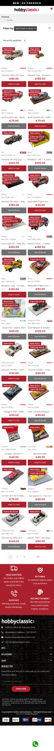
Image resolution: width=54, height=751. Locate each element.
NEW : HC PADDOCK (27, 3)
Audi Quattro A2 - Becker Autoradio (19, 117)
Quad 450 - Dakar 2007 (14, 327)
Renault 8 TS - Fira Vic (40, 496)
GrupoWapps (31, 713)
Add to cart (13, 84)
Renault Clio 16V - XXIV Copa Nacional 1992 (22, 369)
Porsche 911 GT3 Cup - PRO (14, 159)
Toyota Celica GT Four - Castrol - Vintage (22, 75)
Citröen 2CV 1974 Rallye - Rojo (16, 495)
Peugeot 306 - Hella (14, 411)
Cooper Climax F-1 (14, 453)
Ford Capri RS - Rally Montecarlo (17, 243)
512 (38, 556)
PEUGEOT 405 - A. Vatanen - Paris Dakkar (21, 285)
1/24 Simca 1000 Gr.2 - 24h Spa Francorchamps (25, 537)
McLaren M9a (40, 453)
